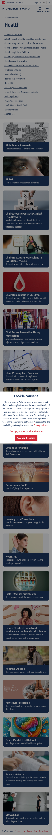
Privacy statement (41, 425)
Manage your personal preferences (26, 431)
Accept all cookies (26, 437)
